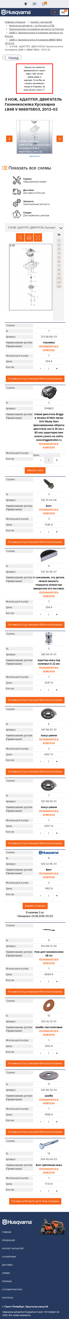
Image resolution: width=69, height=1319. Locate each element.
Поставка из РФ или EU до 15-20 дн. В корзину (35, 1201)
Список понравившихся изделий (43, 4)
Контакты (34, 4)
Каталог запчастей (41, 22)
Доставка (25, 4)
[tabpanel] (34, 139)
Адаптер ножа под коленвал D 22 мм (49, 662)
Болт (49, 506)
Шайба (49, 1096)
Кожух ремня (49, 735)
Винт (49, 870)
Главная (6, 1232)
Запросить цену (35, 470)
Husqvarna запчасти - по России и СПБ (32, 25)
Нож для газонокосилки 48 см (48, 954)
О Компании (9, 1256)
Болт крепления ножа (49, 1165)
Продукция (8, 1240)
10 (59, 278)
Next (59, 139)
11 (59, 282)
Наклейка (49, 343)
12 (59, 286)
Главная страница (15, 22)
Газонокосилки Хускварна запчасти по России (36, 29)
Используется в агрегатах (48, 348)
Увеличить (34, 156)
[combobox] (34, 227)
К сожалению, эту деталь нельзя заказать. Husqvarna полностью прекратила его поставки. (49, 583)
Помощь (7, 1281)
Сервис (6, 1273)
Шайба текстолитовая (48, 1027)
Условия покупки (12, 1289)
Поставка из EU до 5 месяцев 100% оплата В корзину (35, 378)
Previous (9, 139)
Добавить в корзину (35, 906)
